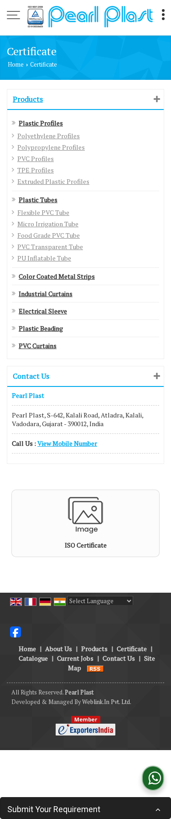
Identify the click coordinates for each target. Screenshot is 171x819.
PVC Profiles (35, 158)
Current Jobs (75, 658)
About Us (58, 648)
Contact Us (119, 658)
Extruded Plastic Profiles (53, 181)
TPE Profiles (35, 170)
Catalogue (33, 658)
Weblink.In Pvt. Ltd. (106, 702)
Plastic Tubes (38, 199)
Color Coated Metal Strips (57, 276)
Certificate (132, 648)
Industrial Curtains (46, 293)
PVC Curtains (38, 345)
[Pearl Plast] (90, 16)
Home (16, 64)
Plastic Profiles (41, 123)
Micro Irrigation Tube (47, 223)
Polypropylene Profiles (51, 147)
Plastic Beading (41, 328)
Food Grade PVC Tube (48, 235)
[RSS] (95, 667)
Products (28, 99)
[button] (67, 443)
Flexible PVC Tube (43, 212)
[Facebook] (15, 631)
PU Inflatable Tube (44, 258)
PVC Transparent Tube (50, 246)
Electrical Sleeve (43, 311)
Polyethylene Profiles (48, 135)
